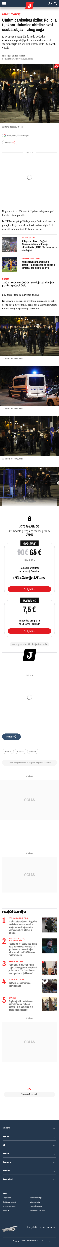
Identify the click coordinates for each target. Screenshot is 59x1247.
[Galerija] (29, 93)
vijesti (6, 1128)
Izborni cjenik (35, 1202)
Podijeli (8, 143)
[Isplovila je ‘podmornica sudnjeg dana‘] (49, 986)
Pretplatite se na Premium (41, 1227)
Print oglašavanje (36, 1206)
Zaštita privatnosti (9, 1202)
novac (6, 1154)
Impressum (7, 1198)
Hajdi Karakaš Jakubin (16, 56)
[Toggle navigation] (4, 3)
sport (6, 1136)
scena (6, 1171)
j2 (4, 1145)
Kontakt (6, 1211)
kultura (7, 1162)
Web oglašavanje (9, 1206)
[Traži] (55, 3)
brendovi (8, 1179)
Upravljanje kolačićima (38, 1211)
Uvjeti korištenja (36, 1198)
